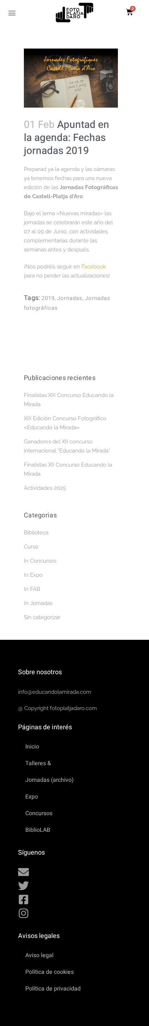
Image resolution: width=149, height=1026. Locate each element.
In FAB (32, 589)
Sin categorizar (42, 617)
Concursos (38, 813)
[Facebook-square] (23, 899)
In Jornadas (38, 603)
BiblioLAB (37, 830)
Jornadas (69, 298)
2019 (48, 298)
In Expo (33, 575)
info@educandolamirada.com (54, 692)
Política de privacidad (53, 988)
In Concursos (40, 561)
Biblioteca (36, 532)
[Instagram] (23, 913)
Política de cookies (49, 972)
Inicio (32, 746)
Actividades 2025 (45, 488)
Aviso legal (39, 955)
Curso (31, 546)
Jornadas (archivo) (49, 780)
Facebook (93, 266)
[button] (12, 12)
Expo (31, 796)
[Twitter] (23, 885)
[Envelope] (23, 872)
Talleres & (38, 763)
